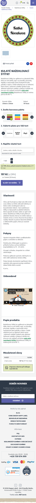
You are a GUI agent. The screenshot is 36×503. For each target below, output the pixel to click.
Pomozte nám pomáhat (18, 424)
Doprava (18, 439)
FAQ (18, 433)
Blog (18, 413)
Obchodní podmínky (18, 444)
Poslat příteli (9, 63)
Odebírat (17, 400)
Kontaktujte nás (18, 436)
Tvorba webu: (18, 495)
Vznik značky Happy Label (18, 415)
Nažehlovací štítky (20, 8)
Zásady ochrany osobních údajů (18, 447)
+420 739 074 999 (18, 456)
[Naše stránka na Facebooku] (15, 485)
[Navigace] (33, 3)
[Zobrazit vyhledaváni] (27, 3)
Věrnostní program (18, 421)
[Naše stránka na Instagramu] (20, 485)
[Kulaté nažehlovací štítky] (5, 53)
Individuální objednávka (18, 418)
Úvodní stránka (5, 8)
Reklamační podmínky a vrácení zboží (18, 441)
